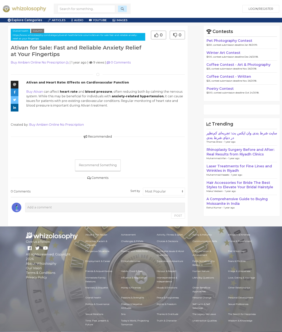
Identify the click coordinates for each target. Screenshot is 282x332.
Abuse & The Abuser (96, 234)
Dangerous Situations (97, 251)
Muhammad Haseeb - (218, 174)
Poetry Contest (220, 89)
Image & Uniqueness (239, 271)
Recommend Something (98, 165)
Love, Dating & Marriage (241, 277)
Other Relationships (239, 287)
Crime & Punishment (240, 241)
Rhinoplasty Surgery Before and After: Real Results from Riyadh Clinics (240, 152)
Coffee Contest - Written (228, 76)
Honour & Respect (166, 271)
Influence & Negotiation (134, 277)
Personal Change (201, 297)
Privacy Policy (36, 277)
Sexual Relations (94, 314)
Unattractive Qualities (204, 320)
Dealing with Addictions (134, 251)
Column (37, 30)
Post (178, 215)
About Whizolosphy (41, 263)
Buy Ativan (34, 91)
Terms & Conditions (40, 273)
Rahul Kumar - (215, 207)
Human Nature (200, 271)
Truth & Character (167, 320)
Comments (121, 62)
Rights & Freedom (166, 304)
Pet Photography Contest (229, 41)
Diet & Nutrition (237, 251)
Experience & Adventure (170, 261)
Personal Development (240, 297)
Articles (58, 20)
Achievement (128, 234)
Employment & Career (97, 261)
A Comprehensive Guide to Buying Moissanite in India (237, 201)
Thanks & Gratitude (167, 314)
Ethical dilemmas (130, 261)
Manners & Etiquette (96, 287)
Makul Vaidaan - (215, 191)
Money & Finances (131, 287)
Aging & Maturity (202, 234)
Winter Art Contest (223, 53)
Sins (123, 314)
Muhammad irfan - (217, 158)
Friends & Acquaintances (98, 271)
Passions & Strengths (132, 297)
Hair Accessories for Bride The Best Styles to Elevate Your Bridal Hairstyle (239, 185)
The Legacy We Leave (204, 314)
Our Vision (34, 268)
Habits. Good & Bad (131, 271)
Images (122, 20)
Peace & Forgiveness (168, 297)
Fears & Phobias (237, 261)
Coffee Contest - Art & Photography (238, 65)
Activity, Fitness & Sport (170, 234)
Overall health (20, 30)
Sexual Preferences (238, 304)
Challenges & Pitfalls (132, 241)
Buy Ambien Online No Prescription (38, 62)
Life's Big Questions (203, 277)
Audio (78, 20)
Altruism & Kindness (239, 234)
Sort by (135, 191)
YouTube (100, 20)
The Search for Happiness (242, 314)
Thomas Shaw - (215, 141)
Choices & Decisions (167, 241)
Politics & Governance (97, 304)
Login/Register (260, 9)
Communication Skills (204, 241)
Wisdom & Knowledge (240, 320)
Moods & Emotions (167, 287)
